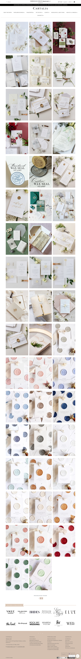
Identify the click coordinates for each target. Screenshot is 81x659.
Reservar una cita (69, 641)
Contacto (40, 15)
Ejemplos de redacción (34, 640)
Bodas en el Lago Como (57, 12)
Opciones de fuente (51, 638)
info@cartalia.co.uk (11, 646)
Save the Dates (8, 12)
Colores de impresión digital (53, 648)
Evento (47, 12)
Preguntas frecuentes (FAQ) (35, 641)
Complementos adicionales (53, 649)
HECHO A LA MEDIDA (71, 12)
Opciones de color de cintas (53, 643)
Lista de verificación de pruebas (36, 643)
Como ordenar (33, 638)
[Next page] (42, 598)
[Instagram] (58, 1)
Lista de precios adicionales (35, 644)
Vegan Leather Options (52, 646)
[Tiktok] (42, 633)
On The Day (39, 12)
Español (65, 1)
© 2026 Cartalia (9, 657)
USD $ (69, 1)
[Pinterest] (40, 633)
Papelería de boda (19, 12)
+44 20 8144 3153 (21, 646)
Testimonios (67, 646)
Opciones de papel (51, 644)
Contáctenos (68, 638)
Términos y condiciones (70, 648)
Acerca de (67, 640)
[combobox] (17, 2)
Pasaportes (30, 12)
